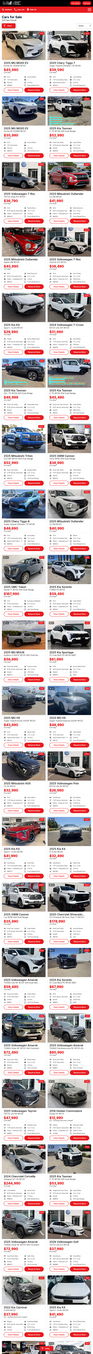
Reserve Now (34, 90)
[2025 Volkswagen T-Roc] (24, 176)
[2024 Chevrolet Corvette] (24, 1159)
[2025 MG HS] (24, 700)
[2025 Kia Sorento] (69, 569)
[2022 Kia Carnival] (24, 1290)
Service (87, 3)
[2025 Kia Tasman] (69, 111)
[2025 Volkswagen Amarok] (24, 962)
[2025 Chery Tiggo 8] (24, 504)
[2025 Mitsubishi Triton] (24, 438)
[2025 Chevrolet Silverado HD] (69, 897)
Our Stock (76, 3)
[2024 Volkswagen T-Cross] (69, 307)
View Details (13, 90)
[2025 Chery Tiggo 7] (69, 45)
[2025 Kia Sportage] (69, 635)
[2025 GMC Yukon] (24, 569)
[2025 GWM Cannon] (69, 438)
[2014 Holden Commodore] (69, 1093)
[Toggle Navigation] (89, 10)
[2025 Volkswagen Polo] (69, 766)
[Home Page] (12, 3)
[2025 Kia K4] (24, 307)
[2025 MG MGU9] (24, 635)
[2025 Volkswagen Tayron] (24, 1093)
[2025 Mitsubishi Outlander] (69, 176)
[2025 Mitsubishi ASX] (24, 766)
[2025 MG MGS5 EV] (24, 45)
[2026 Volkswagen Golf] (69, 1224)
